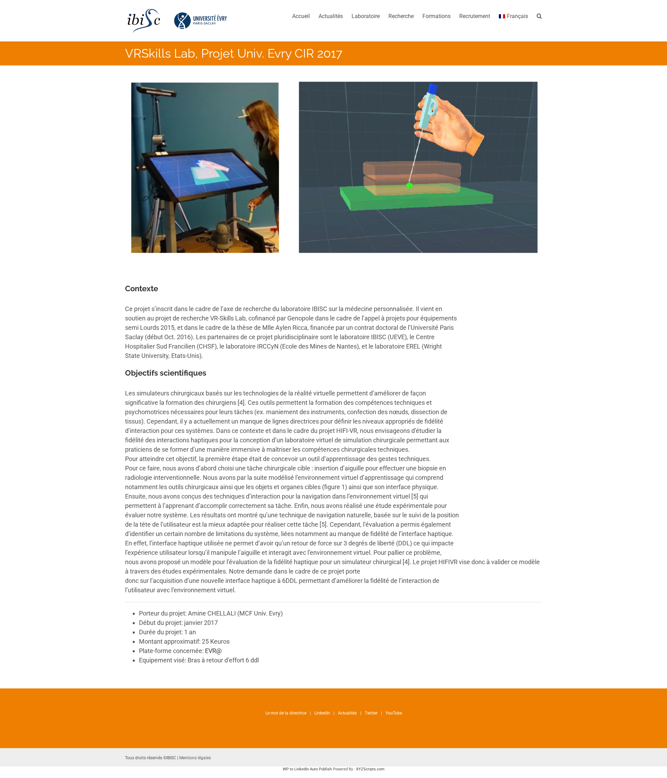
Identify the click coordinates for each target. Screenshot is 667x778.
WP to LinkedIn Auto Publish (307, 769)
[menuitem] (305, 15)
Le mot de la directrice (285, 713)
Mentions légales (195, 757)
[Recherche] (539, 15)
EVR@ (213, 650)
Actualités (347, 713)
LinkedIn (322, 713)
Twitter (371, 713)
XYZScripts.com (370, 769)
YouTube (394, 713)
